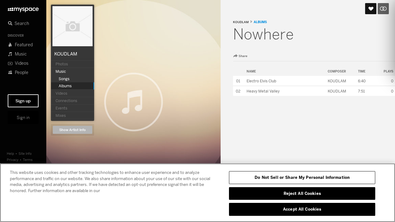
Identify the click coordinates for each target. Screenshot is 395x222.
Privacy (13, 159)
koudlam (241, 22)
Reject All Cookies (302, 193)
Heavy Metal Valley (263, 91)
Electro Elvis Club (261, 81)
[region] (197, 192)
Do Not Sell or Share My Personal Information (302, 177)
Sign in (23, 117)
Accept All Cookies (302, 209)
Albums (260, 22)
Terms (28, 159)
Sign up (23, 101)
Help (10, 153)
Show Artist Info (72, 130)
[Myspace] (23, 8)
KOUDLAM (65, 54)
